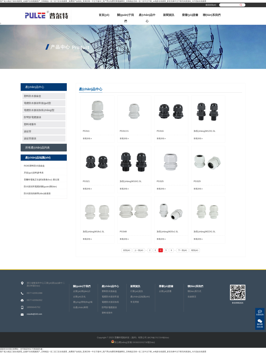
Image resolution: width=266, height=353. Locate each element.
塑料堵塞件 (30, 124)
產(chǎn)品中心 (147, 18)
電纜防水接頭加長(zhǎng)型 (39, 110)
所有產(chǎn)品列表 (37, 147)
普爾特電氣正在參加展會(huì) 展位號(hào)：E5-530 (41, 180)
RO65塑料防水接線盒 (34, 166)
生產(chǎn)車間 (80, 307)
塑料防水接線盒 (32, 96)
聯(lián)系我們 (212, 14)
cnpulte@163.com (34, 314)
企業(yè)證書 (165, 291)
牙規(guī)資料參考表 (34, 172)
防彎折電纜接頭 (32, 117)
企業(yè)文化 (79, 296)
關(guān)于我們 (125, 18)
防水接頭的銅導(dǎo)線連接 (37, 193)
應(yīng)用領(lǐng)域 (82, 302)
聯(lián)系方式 (194, 291)
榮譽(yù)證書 (190, 14)
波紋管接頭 (30, 138)
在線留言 (192, 296)
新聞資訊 (168, 14)
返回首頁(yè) (211, 5)
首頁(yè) (104, 14)
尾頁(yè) (194, 250)
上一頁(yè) (138, 250)
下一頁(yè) (182, 250)
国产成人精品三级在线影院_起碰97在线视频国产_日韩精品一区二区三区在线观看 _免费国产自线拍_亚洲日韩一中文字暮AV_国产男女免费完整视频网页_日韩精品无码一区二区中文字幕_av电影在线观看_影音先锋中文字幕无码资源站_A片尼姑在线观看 (103, 1)
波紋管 (27, 131)
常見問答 (134, 302)
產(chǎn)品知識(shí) (140, 296)
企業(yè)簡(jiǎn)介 (82, 291)
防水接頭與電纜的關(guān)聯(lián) (40, 186)
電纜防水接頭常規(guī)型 (37, 103)
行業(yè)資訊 (136, 291)
